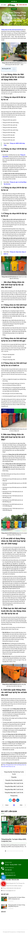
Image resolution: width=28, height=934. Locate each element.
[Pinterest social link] (14, 1)
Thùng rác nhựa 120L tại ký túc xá (14, 783)
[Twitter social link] (12, 1)
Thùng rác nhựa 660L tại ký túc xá (14, 792)
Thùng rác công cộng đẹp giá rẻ (13, 780)
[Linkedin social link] (16, 1)
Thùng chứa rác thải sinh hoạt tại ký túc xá (12, 29)
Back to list (14, 805)
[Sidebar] (2, 282)
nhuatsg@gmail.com (10, 875)
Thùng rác (14, 777)
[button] (13, 69)
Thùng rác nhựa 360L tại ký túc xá (14, 789)
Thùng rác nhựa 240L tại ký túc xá (14, 786)
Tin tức (14, 8)
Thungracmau (14, 795)
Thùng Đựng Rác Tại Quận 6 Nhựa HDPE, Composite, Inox (13, 840)
